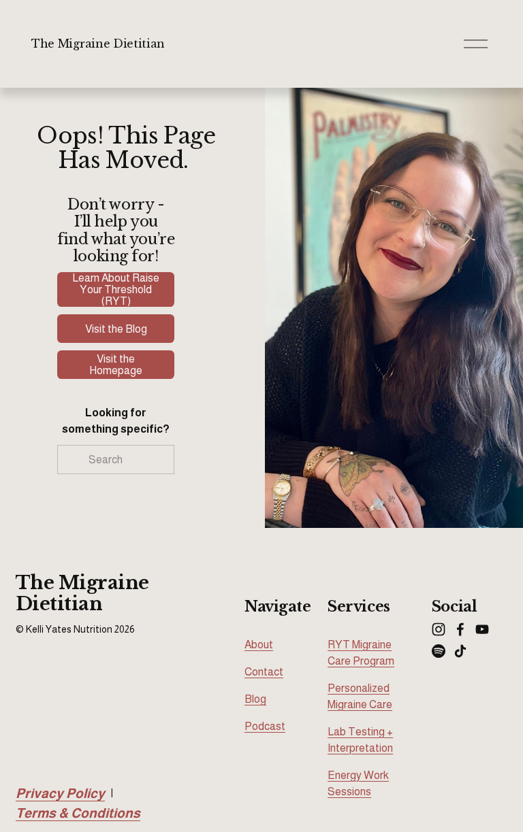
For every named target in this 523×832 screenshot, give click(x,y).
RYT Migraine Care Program (361, 653)
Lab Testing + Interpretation (360, 740)
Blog (255, 699)
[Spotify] (438, 651)
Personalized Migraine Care (360, 696)
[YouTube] (482, 629)
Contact (263, 672)
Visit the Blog (116, 329)
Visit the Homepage (115, 364)
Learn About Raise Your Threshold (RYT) (115, 289)
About (258, 644)
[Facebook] (460, 629)
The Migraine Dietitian (98, 43)
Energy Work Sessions (358, 783)
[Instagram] (438, 629)
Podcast (264, 726)
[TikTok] (460, 651)
